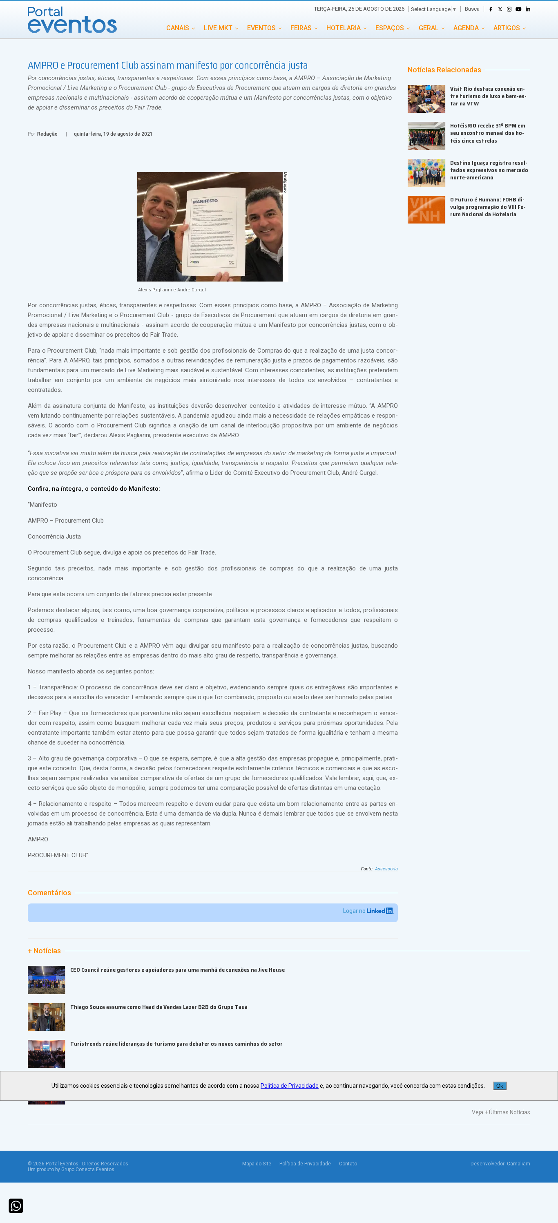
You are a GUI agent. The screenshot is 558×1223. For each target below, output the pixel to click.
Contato (348, 1164)
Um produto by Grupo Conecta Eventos (71, 1169)
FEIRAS (301, 28)
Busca (472, 9)
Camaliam (518, 1164)
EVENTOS (261, 28)
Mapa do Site (256, 1164)
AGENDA (466, 28)
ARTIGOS (506, 28)
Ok (499, 1086)
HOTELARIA (343, 28)
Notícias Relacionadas (444, 70)
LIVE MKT (218, 28)
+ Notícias (44, 951)
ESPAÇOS (389, 28)
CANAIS (177, 28)
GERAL (429, 28)
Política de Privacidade (305, 1164)
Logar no (355, 911)
